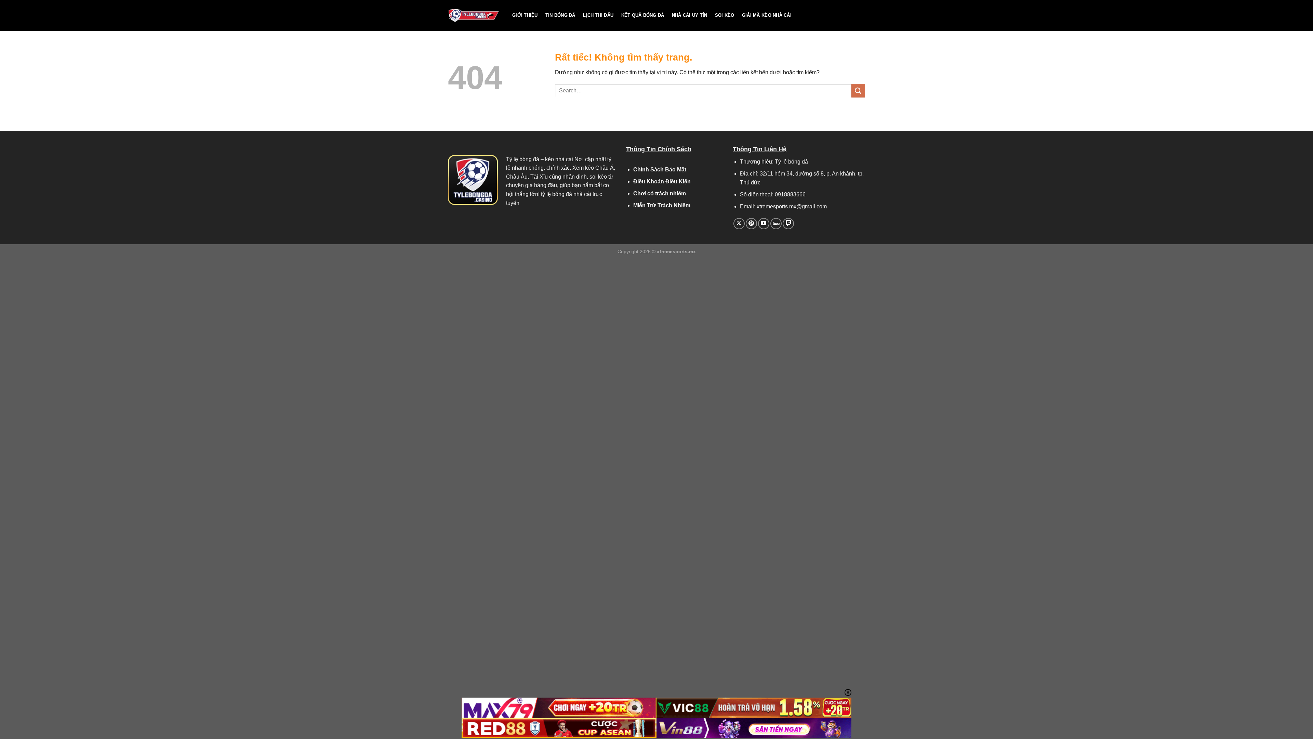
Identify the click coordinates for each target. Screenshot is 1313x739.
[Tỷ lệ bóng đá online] (475, 15)
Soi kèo (724, 15)
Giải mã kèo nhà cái (767, 15)
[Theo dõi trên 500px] (776, 223)
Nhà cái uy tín (689, 15)
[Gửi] (858, 90)
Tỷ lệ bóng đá (522, 159)
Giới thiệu (525, 15)
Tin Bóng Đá (560, 15)
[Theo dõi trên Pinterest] (751, 223)
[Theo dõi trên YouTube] (763, 223)
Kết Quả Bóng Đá (642, 15)
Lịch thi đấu (598, 15)
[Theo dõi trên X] (739, 223)
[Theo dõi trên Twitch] (788, 223)
